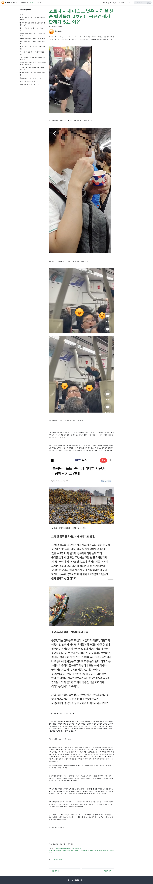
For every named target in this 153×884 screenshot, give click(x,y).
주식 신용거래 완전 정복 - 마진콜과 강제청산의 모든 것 (32, 53)
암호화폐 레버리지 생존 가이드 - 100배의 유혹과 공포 (32, 34)
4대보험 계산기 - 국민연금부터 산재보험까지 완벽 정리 (31, 68)
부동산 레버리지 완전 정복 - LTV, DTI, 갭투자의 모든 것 (32, 58)
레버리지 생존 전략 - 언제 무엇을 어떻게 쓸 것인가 (32, 29)
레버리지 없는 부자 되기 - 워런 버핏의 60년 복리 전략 (32, 19)
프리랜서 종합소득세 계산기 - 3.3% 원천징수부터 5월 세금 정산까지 (32, 63)
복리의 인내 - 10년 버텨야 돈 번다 (28, 81)
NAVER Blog (105, 3)
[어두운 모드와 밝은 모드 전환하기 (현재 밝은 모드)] (130, 2)
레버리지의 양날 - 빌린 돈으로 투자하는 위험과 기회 (32, 74)
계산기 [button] (38, 3)
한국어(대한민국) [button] (120, 3)
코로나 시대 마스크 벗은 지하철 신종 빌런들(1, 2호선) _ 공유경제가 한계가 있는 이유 (81, 16)
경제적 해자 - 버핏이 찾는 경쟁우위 (29, 84)
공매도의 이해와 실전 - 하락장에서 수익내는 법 (32, 38)
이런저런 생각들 (58, 859)
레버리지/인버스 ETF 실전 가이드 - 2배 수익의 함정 (32, 48)
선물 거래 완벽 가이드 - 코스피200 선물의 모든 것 (32, 42)
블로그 (32, 3)
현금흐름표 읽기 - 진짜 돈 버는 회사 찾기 (30, 78)
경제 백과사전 (23, 3)
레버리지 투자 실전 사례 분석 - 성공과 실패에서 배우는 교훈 (32, 24)
